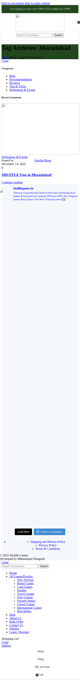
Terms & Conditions (47, 548)
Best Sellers (24, 611)
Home (5, 57)
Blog (12, 76)
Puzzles (21, 590)
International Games (29, 607)
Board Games (25, 583)
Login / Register (19, 632)
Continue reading (12, 182)
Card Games (24, 586)
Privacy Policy (48, 545)
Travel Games (25, 593)
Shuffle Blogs (42, 160)
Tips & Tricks (17, 86)
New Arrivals (25, 580)
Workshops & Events (22, 90)
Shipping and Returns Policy (47, 541)
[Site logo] (40, 30)
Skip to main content (37, 3)
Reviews (14, 83)
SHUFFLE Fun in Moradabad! (27, 175)
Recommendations (20, 79)
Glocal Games (26, 604)
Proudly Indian (26, 600)
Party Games (25, 597)
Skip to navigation (13, 3)
